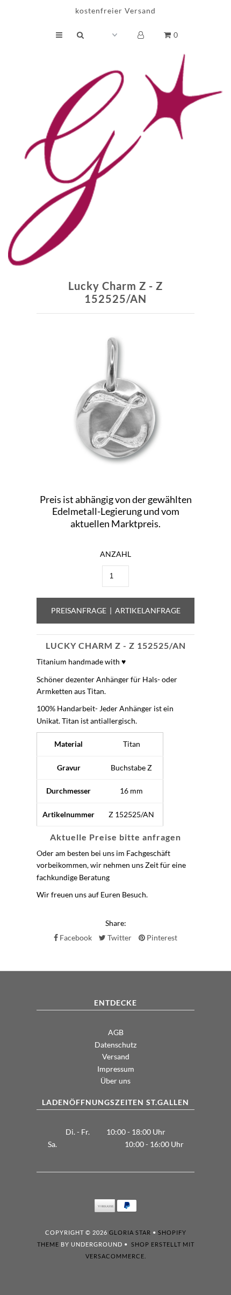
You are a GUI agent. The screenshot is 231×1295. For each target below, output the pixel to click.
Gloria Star (130, 1232)
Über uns (115, 1080)
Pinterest (161, 937)
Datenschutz (115, 1044)
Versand (115, 1056)
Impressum (115, 1068)
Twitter (119, 937)
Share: (115, 923)
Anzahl (115, 553)
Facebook (75, 937)
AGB (116, 1032)
